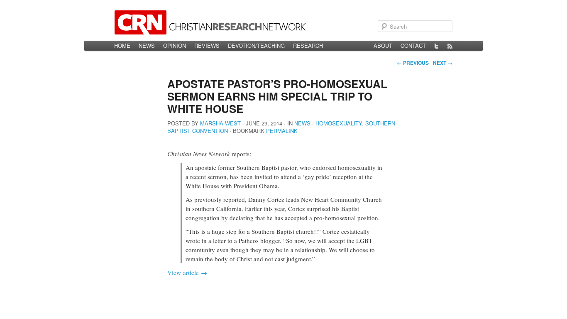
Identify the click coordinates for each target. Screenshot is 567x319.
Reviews (207, 45)
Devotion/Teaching (256, 45)
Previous (413, 62)
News (147, 45)
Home (122, 45)
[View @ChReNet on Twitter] (436, 46)
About (383, 45)
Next (442, 62)
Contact (413, 45)
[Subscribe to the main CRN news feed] (450, 46)
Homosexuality (338, 123)
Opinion (174, 45)
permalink (282, 131)
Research (308, 45)
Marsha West (220, 123)
